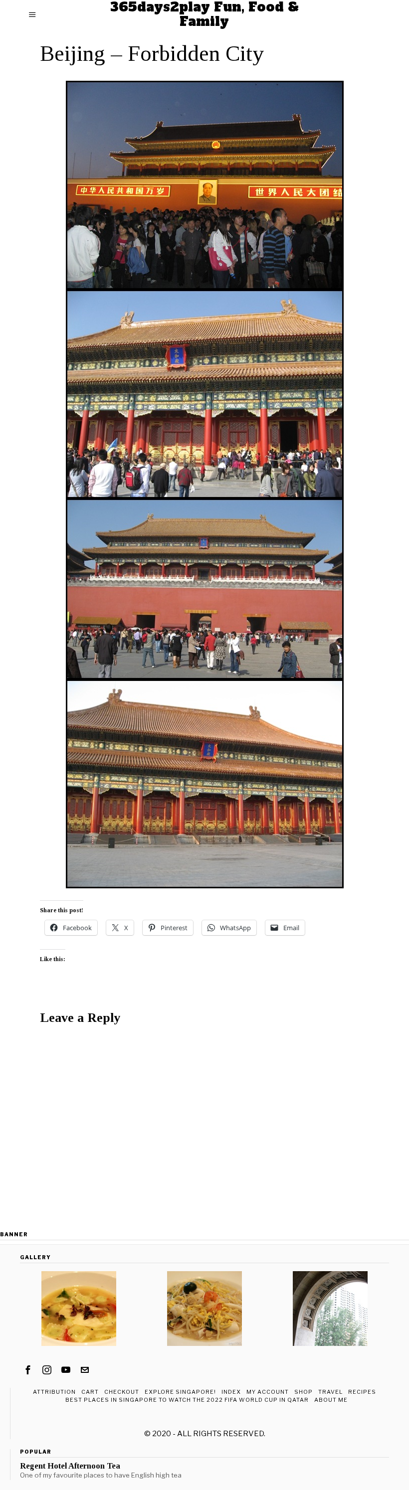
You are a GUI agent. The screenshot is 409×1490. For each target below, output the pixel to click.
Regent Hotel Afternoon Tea (70, 1466)
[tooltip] (28, 1370)
